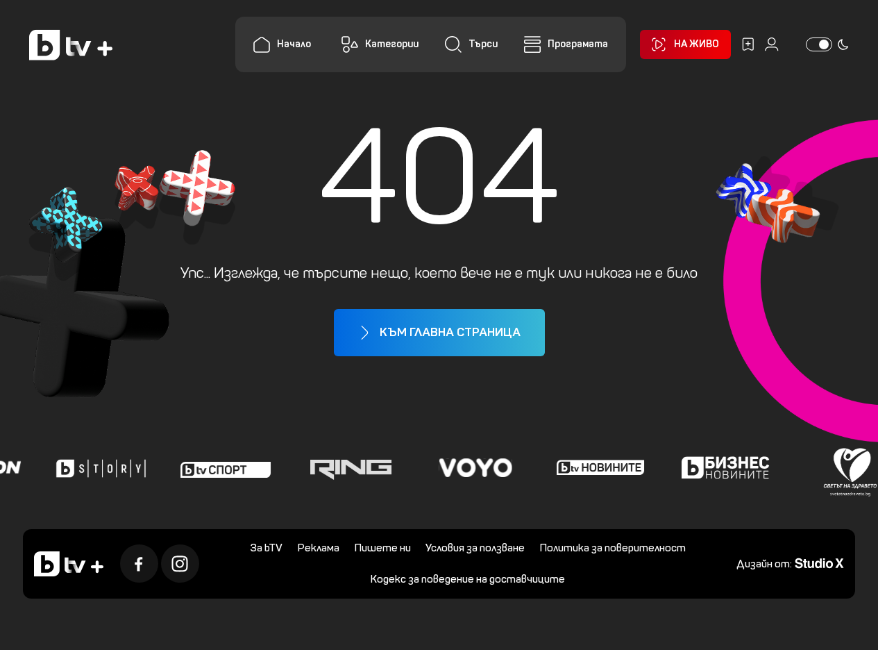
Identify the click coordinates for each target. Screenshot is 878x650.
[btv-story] (97, 467)
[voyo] (472, 467)
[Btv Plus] (70, 44)
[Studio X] (819, 562)
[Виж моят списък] (748, 44)
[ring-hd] (347, 467)
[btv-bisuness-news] (722, 467)
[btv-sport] (222, 467)
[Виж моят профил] (772, 44)
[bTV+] (68, 563)
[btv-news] (597, 467)
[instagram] (180, 563)
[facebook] (139, 563)
